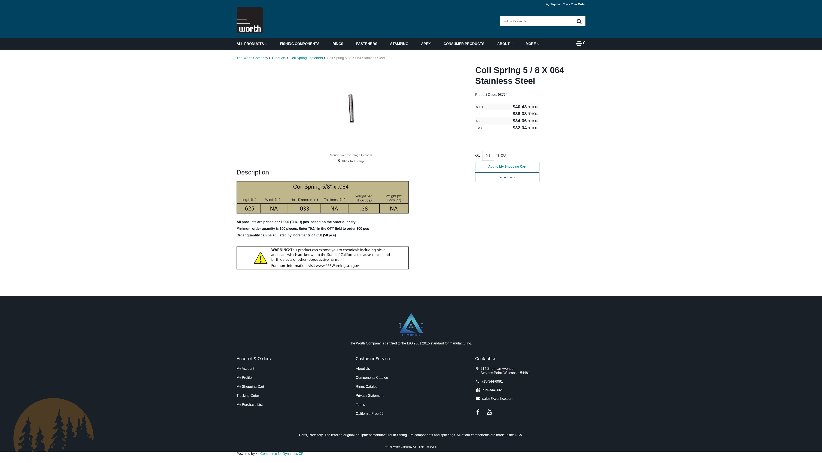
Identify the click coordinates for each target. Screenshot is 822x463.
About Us (363, 368)
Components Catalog (372, 377)
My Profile (244, 377)
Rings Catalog (367, 386)
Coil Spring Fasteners (306, 58)
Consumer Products (464, 44)
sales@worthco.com (497, 398)
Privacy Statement (369, 395)
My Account (245, 368)
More (531, 44)
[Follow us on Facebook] (478, 412)
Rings (337, 44)
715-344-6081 (492, 381)
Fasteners (366, 44)
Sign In (555, 4)
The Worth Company (252, 58)
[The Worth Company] (250, 20)
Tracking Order (248, 395)
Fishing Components (300, 44)
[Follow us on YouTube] (489, 412)
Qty (477, 155)
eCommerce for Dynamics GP (281, 453)
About (503, 44)
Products (279, 58)
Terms (360, 404)
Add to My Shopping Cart (507, 166)
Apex (426, 44)
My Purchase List (250, 404)
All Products (250, 44)
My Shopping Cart (250, 386)
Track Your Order (574, 4)
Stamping (399, 44)
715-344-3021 (493, 390)
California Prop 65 (369, 413)
